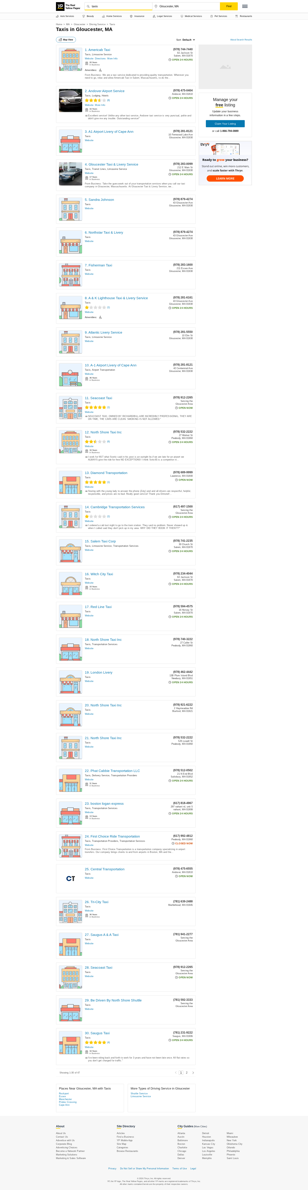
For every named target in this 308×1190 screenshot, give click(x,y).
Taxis (88, 54)
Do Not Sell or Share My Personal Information (144, 1168)
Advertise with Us (65, 1140)
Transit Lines (99, 169)
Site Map (121, 1144)
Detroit (205, 1133)
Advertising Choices (66, 1147)
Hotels (105, 95)
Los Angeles (208, 1151)
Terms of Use (179, 1168)
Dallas (181, 1154)
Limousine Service (102, 54)
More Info (112, 58)
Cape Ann (64, 1105)
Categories (122, 1147)
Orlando (231, 1147)
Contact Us (62, 1136)
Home (59, 24)
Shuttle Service (139, 1093)
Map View (68, 39)
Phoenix (231, 1154)
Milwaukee (232, 1136)
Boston (181, 1144)
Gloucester (79, 24)
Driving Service (97, 24)
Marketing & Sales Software (71, 1158)
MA (68, 24)
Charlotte (182, 1147)
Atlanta (181, 1133)
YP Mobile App (125, 1140)
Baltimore (183, 1140)
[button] (245, 6)
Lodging (96, 95)
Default (187, 39)
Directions (100, 58)
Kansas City (208, 1144)
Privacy (112, 1168)
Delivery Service (100, 775)
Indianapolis (208, 1140)
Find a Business (125, 1136)
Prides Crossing (67, 1102)
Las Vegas (207, 1147)
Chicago (182, 1151)
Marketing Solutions (66, 1154)
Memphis (207, 1158)
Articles (121, 1133)
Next (192, 1073)
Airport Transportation (103, 370)
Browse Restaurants (127, 1151)
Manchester (65, 1099)
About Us (61, 1133)
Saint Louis (233, 1158)
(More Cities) (200, 1126)
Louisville (207, 1154)
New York (232, 1140)
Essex (62, 1096)
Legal (193, 1168)
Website (89, 58)
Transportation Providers (124, 775)
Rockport (64, 1093)
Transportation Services (126, 546)
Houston (206, 1136)
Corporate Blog (64, 1144)
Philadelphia (233, 1151)
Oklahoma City (235, 1144)
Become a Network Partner (70, 1151)
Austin (181, 1136)
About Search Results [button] (241, 39)
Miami (230, 1133)
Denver (181, 1158)
